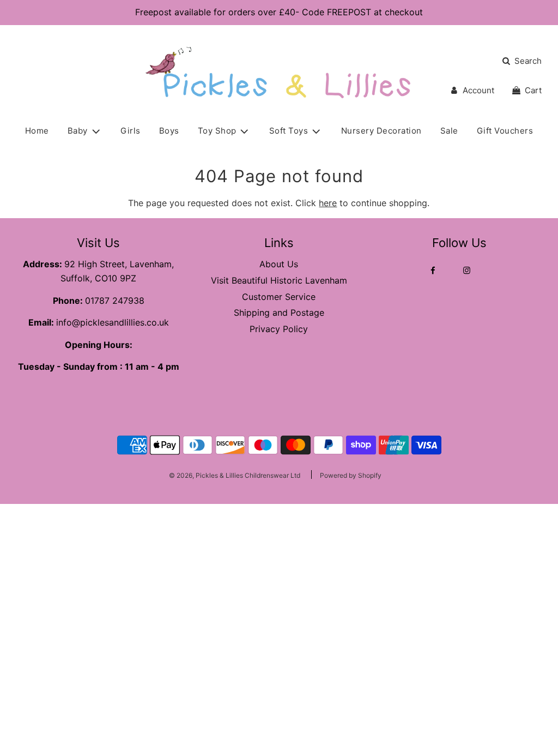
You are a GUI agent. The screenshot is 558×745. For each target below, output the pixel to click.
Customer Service (279, 296)
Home (37, 130)
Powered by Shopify (350, 475)
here (328, 202)
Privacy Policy (279, 328)
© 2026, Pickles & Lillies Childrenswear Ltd (234, 475)
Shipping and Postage (279, 312)
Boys (169, 130)
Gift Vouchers (505, 130)
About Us (278, 264)
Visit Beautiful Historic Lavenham (279, 280)
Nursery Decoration (381, 130)
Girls (130, 130)
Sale (449, 130)
